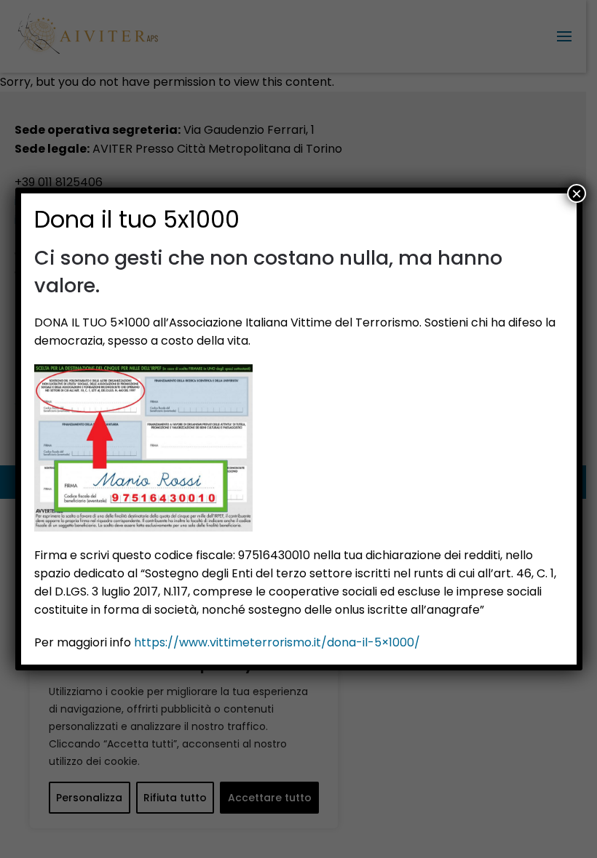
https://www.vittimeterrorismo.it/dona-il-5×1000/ (277, 642)
